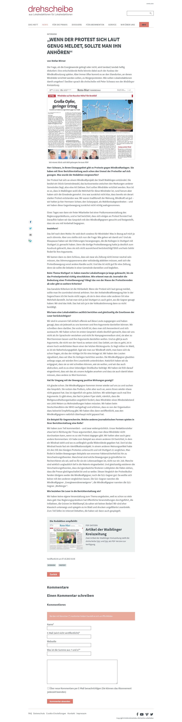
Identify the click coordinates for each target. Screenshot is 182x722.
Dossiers (77, 24)
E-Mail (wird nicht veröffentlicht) (63, 632)
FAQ (30, 713)
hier (98, 541)
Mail (30, 235)
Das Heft (33, 24)
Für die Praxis (60, 24)
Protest (62, 565)
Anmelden (150, 4)
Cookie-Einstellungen (56, 713)
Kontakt (71, 713)
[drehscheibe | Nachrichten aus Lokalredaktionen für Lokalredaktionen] (50, 10)
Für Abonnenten (95, 24)
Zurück (53, 574)
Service (112, 24)
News (45, 24)
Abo (144, 24)
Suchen (151, 13)
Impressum (81, 713)
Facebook (30, 222)
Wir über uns (128, 24)
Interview (51, 565)
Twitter (30, 228)
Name (50, 624)
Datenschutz (39, 713)
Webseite (51, 641)
